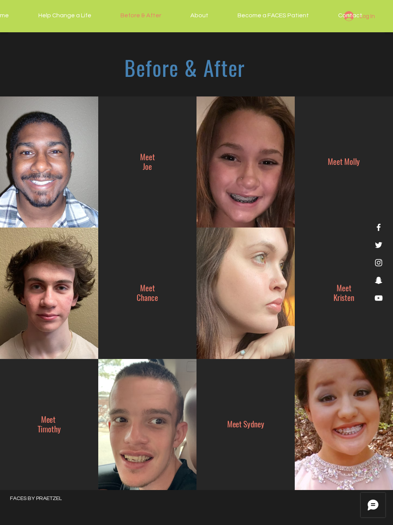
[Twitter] (378, 245)
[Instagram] (378, 262)
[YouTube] (378, 298)
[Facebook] (378, 227)
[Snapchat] (378, 280)
